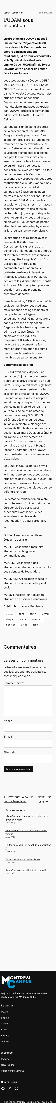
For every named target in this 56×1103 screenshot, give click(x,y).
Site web (9, 752)
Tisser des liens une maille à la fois (22, 859)
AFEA (21, 614)
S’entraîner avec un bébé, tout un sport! (25, 870)
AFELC (33, 614)
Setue (24, 624)
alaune (23, 619)
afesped (10, 619)
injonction (10, 624)
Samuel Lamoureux (13, 12)
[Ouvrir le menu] (49, 5)
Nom (8, 721)
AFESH (45, 614)
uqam (35, 624)
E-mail (9, 736)
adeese (9, 614)
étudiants (37, 619)
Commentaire (14, 683)
